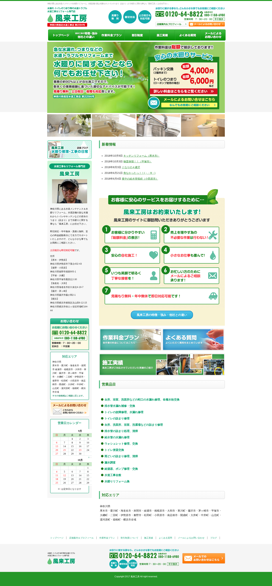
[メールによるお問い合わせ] (213, 35)
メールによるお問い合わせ (191, 538)
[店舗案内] (86, 35)
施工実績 (148, 538)
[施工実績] (162, 35)
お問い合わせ (207, 24)
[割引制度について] (137, 35)
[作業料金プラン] (111, 35)
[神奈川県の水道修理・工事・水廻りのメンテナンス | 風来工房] (67, 22)
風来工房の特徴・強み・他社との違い (162, 314)
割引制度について (129, 538)
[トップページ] (60, 35)
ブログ (213, 538)
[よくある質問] (187, 35)
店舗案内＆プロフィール (81, 538)
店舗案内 (171, 24)
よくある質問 (165, 538)
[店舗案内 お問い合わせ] (190, 15)
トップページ (56, 538)
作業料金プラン (107, 538)
